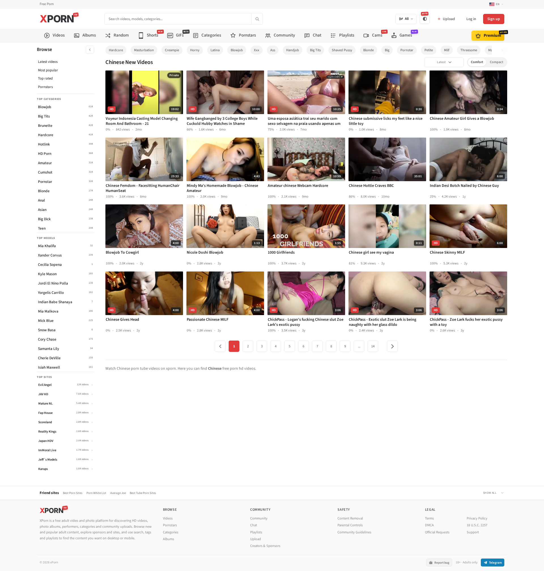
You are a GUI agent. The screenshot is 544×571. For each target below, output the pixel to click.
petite (428, 50)
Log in (471, 19)
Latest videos (48, 61)
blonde (368, 50)
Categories (170, 532)
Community (258, 518)
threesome (468, 50)
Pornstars (45, 86)
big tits (315, 50)
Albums (168, 539)
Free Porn (47, 4)
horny (194, 50)
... (359, 346)
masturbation (144, 50)
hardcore (116, 50)
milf (446, 50)
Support (473, 532)
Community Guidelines (354, 532)
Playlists (256, 532)
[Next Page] (392, 346)
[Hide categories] (90, 50)
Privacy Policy (477, 518)
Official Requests (437, 532)
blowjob (237, 50)
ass (272, 50)
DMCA (429, 525)
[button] (503, 50)
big (387, 50)
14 (373, 346)
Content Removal (350, 518)
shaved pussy (342, 50)
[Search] (257, 18)
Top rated (45, 78)
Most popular (48, 70)
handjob (292, 50)
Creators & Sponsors (265, 545)
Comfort (477, 62)
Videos (168, 518)
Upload (255, 539)
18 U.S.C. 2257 (477, 525)
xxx (256, 50)
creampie (172, 50)
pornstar (406, 50)
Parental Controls (350, 525)
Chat (253, 525)
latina (215, 50)
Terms (429, 518)
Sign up (493, 19)
